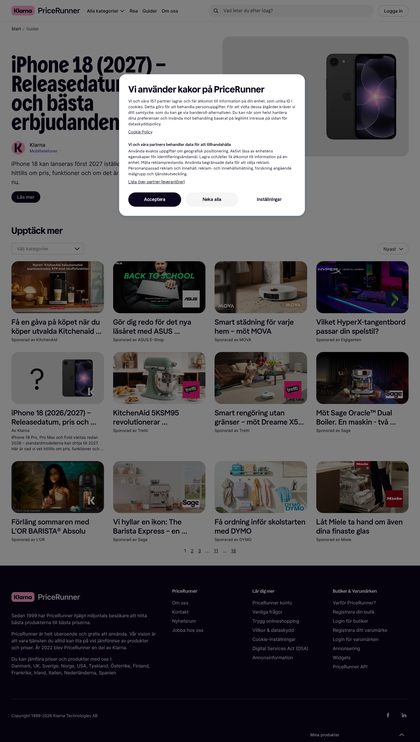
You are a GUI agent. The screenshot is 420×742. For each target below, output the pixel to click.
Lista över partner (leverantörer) (156, 182)
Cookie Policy (140, 132)
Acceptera (154, 199)
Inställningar (269, 199)
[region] (212, 145)
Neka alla (212, 199)
